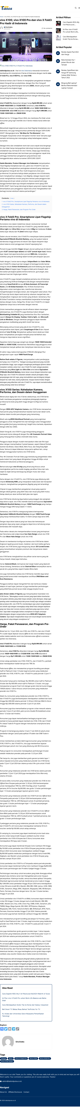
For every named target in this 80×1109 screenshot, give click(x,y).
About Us (3, 1092)
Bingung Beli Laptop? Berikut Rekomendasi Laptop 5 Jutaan (69, 85)
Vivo (11, 1058)
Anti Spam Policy (21, 2)
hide (12, 198)
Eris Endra (8, 27)
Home (1, 16)
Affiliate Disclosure (15, 1092)
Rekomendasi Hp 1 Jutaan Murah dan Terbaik (68, 62)
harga (4, 1058)
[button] (75, 7)
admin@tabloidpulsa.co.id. (12, 1081)
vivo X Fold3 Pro (21, 1058)
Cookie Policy (51, 2)
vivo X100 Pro (45, 1058)
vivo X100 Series (7, 1061)
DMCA (31, 2)
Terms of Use (63, 2)
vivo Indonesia (26, 71)
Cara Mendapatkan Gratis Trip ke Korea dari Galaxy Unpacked (25, 1005)
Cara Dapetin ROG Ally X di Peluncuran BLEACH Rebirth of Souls (26, 994)
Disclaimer (40, 2)
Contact (73, 2)
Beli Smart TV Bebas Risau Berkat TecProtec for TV (21, 1009)
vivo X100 (34, 1058)
